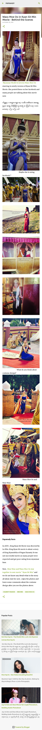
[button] (3, 26)
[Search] (39, 3)
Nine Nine (20, 592)
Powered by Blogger (22, 727)
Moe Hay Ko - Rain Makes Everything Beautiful (17, 675)
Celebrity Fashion (9, 592)
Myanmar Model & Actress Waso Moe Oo (19, 83)
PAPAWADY (10, 3)
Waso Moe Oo (29, 592)
